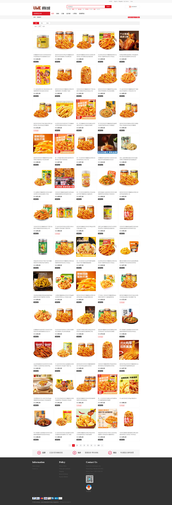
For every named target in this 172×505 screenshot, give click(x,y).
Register (121, 1)
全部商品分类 (38, 13)
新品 (47, 23)
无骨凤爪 (39, 17)
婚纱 (95, 9)
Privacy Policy (63, 466)
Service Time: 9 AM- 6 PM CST (94, 471)
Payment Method (63, 476)
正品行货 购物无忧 (56, 453)
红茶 (76, 9)
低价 (79, 453)
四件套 (87, 9)
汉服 (83, 9)
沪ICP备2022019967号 (65, 502)
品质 (44, 453)
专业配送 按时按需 (127, 453)
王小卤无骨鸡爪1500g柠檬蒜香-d (128, 398)
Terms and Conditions (64, 468)
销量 (36, 23)
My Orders (126, 1)
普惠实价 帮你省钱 (91, 453)
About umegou (36, 466)
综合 (42, 23)
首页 (35, 17)
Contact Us (35, 468)
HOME (110, 1)
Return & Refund (63, 474)
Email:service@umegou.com (93, 466)
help (132, 1)
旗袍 (73, 9)
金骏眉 (98, 9)
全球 (39, 26)
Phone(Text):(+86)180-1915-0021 (94, 468)
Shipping (61, 471)
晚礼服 (79, 9)
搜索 (108, 6)
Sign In (115, 1)
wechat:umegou (90, 474)
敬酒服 (91, 9)
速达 (115, 453)
